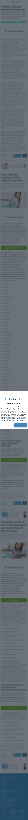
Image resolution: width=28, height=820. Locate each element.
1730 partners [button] (10, 406)
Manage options (7, 425)
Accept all (21, 425)
